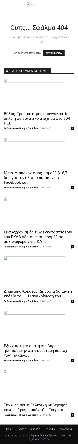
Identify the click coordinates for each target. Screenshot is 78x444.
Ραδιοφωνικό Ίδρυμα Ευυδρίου (21, 128)
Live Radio (49, 429)
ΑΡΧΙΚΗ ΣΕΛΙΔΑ (54, 53)
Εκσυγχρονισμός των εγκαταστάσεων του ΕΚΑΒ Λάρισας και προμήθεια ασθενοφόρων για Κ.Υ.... (38, 237)
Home (9, 429)
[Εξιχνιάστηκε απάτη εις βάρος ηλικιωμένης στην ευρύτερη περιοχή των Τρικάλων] (39, 326)
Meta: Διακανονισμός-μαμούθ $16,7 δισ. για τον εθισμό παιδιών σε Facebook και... (35, 178)
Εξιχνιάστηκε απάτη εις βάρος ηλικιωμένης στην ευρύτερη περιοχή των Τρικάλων (36, 351)
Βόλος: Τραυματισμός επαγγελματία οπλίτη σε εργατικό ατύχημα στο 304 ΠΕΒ (37, 118)
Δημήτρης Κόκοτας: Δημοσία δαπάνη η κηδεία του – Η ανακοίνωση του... (38, 293)
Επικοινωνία (65, 429)
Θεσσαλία (34, 429)
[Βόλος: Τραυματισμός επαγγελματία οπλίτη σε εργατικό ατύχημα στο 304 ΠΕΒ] (39, 94)
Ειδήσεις (21, 429)
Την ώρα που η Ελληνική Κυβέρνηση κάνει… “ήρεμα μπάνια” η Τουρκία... (36, 407)
